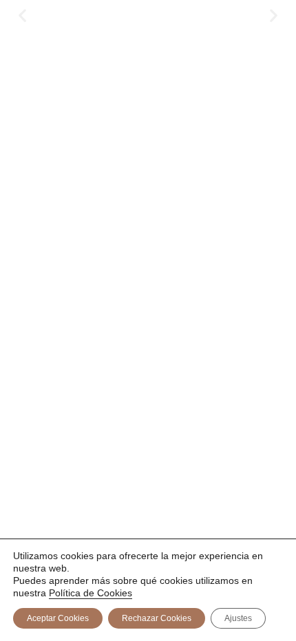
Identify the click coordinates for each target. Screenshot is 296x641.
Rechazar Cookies (156, 618)
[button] (22, 15)
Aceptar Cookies (58, 618)
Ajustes (238, 618)
